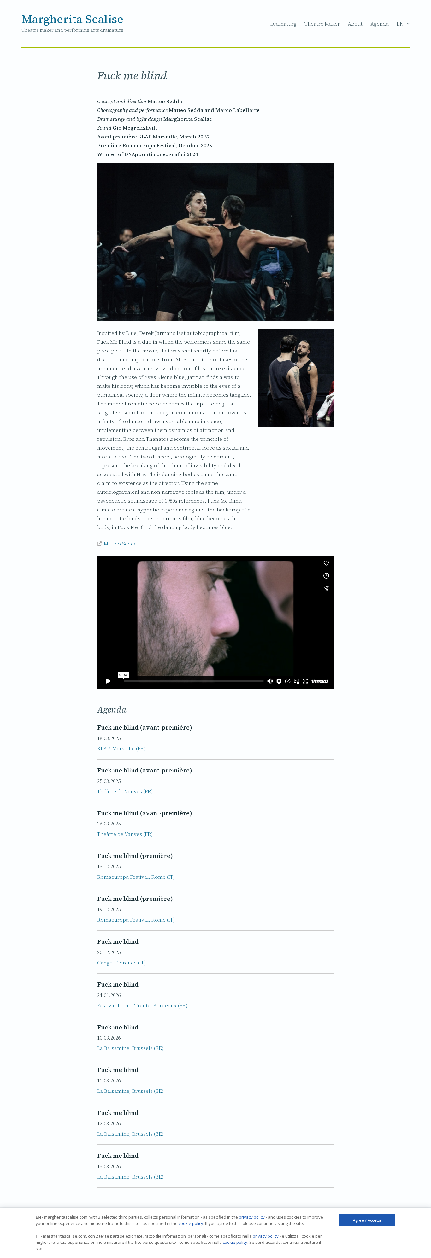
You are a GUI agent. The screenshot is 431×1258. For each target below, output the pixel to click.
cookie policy (191, 1223)
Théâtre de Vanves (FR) (125, 791)
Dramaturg (283, 23)
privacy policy (252, 1217)
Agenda (379, 23)
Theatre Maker (322, 23)
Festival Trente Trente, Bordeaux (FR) (142, 1005)
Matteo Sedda (120, 543)
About (355, 23)
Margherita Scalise (72, 19)
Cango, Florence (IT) (121, 962)
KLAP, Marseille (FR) (121, 748)
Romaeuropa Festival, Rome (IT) (136, 876)
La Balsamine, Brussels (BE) (130, 1048)
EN (400, 23)
